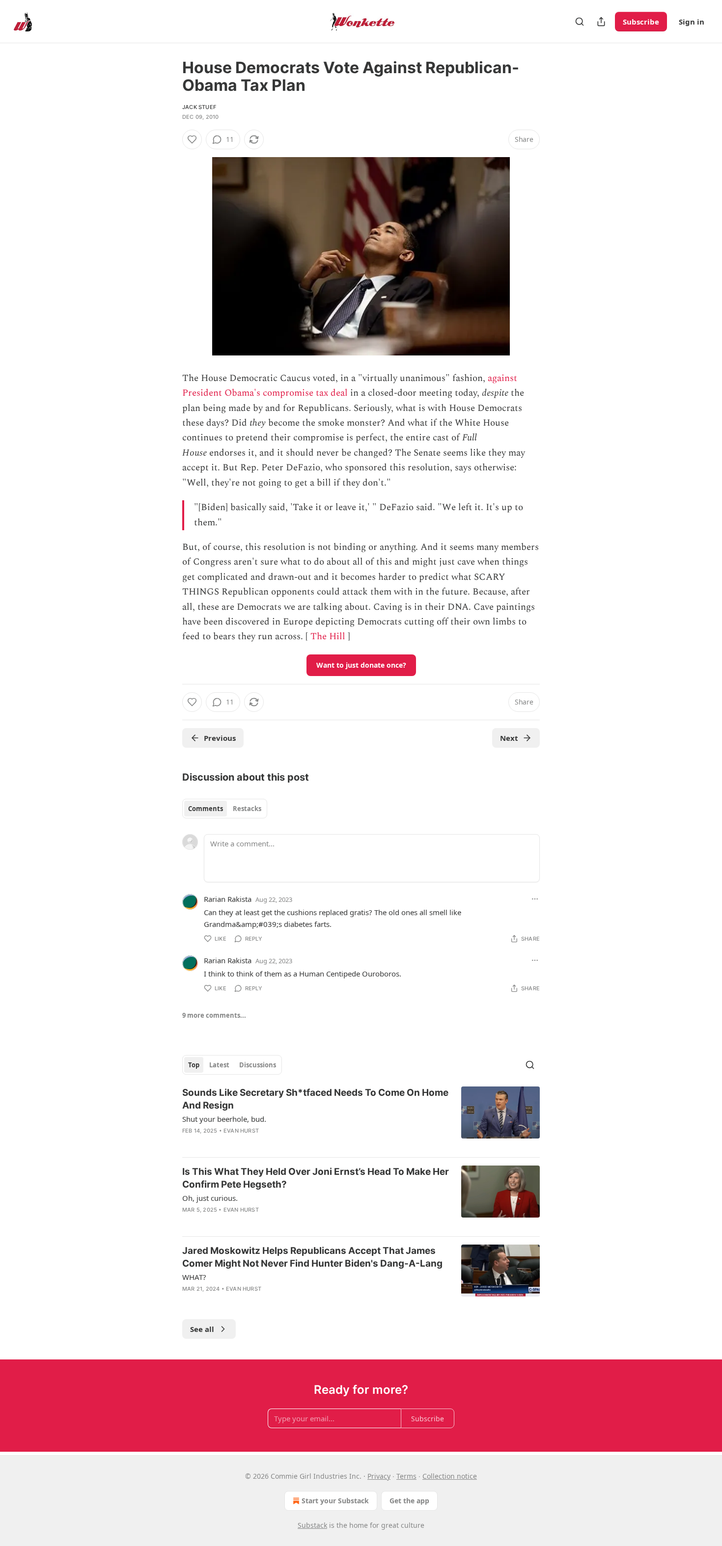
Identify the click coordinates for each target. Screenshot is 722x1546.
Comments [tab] (205, 808)
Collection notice (449, 1476)
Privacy (378, 1476)
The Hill (327, 636)
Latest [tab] (219, 1064)
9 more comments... (214, 1015)
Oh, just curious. (210, 1198)
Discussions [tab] (257, 1064)
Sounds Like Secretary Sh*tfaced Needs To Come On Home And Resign (315, 1099)
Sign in (691, 22)
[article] (361, 1118)
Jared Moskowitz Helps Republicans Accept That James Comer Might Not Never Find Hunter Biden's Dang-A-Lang (312, 1257)
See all (202, 1329)
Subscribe (641, 22)
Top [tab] (193, 1064)
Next (509, 738)
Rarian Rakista (227, 899)
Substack (312, 1525)
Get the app (409, 1500)
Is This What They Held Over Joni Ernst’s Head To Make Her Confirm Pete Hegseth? (315, 1178)
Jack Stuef (199, 107)
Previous (220, 738)
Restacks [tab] (247, 808)
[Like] (192, 139)
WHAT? (194, 1277)
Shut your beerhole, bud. (224, 1119)
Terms (406, 1476)
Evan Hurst (241, 1130)
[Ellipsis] (535, 899)
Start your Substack (335, 1500)
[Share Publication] (601, 21)
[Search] (579, 21)
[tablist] (224, 808)
